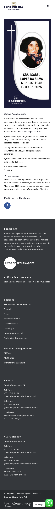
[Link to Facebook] (40, 500)
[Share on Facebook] (7, 205)
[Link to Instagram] (44, 500)
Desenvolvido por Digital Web (15, 497)
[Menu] (45, 5)
